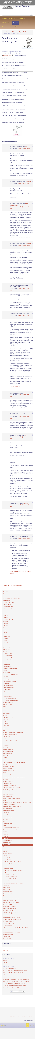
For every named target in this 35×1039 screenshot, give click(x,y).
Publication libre (7, 672)
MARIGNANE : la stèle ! (9, 906)
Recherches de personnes (11, 668)
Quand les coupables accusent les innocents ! (15, 985)
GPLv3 (30, 1016)
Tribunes (15, 22)
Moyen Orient (7, 604)
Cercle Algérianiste (8, 751)
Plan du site (13, 1016)
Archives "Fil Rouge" (8, 921)
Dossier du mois (7, 853)
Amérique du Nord (8, 606)
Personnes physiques (8, 810)
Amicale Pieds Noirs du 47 (10, 734)
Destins (5, 851)
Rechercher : (5, 12)
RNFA (4, 821)
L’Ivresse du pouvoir (15, 386)
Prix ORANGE (7, 645)
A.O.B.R (5, 719)
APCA (4, 738)
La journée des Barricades (11, 876)
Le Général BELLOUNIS (10, 878)
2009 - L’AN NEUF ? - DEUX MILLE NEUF (14, 972)
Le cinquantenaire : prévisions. (11, 893)
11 (13, 55)
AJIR (4, 730)
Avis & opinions (7, 840)
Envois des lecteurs (8, 702)
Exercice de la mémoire (9, 977)
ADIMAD (5, 723)
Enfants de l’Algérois (8, 770)
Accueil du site (6, 32)
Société (18, 55)
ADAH (5, 721)
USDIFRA (5, 834)
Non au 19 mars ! (7, 904)
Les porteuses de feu (8, 915)
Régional (5, 628)
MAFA (5, 800)
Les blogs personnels (8, 794)
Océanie (6, 613)
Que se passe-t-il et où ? (10, 681)
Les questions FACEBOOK (11, 674)
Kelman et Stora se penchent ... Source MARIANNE (16, 981)
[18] (23, 991)
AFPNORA (6, 726)
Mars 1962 (6, 885)
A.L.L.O (5, 715)
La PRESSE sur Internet (10, 698)
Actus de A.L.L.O (8, 717)
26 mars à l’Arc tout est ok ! (10, 968)
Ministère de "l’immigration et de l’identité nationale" (16, 979)
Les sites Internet (7, 796)
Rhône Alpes (7, 636)
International (6, 600)
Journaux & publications (9, 785)
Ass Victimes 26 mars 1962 (10, 740)
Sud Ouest (6, 640)
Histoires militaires (8, 781)
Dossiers (22, 22)
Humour (5, 651)
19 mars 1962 (7, 859)
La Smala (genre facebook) (10, 789)
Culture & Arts (7, 689)
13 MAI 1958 (7, 857)
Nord (5, 630)
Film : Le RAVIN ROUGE (9, 900)
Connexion (3, 1025)
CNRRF (5, 758)
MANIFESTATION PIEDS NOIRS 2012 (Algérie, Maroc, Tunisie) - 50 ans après (17, 803)
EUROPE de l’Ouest (9, 602)
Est (5, 634)
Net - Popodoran (7, 808)
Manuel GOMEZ (8, 817)
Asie (5, 611)
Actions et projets (8, 685)
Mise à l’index (6, 649)
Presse (5, 596)
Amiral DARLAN (8, 864)
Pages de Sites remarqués (11, 700)
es (30, 1025)
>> (31, 14)
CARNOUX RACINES (8, 749)
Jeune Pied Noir (7, 783)
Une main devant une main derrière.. (12, 829)
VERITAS (5, 836)
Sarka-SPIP (24, 1016)
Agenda (5, 670)
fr (27, 1025)
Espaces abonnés (8, 934)
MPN (4, 706)
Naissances (7, 664)
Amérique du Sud (8, 608)
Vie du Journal (7, 691)
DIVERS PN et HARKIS (9, 766)
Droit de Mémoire (7, 768)
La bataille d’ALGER (9, 874)
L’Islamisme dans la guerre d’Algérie (13, 870)
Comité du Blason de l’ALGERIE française (14, 762)
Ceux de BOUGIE (7, 753)
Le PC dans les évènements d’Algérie (13, 883)
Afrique (6, 617)
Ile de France (7, 642)
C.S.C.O (5, 747)
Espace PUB (7, 694)
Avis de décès (7, 666)
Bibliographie (6, 887)
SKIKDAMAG (6, 825)
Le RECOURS (7, 792)
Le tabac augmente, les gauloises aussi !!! (14, 983)
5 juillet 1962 (7, 855)
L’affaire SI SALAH (8, 868)
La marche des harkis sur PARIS (11, 917)
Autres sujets (6, 679)
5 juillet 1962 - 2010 (9, 923)
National (5, 621)
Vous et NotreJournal (7, 26)
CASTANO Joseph (8, 812)
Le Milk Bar (7, 881)
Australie (6, 615)
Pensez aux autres (9, 687)
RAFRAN (5, 819)
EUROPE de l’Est (8, 619)
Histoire (5, 849)
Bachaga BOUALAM (8, 743)
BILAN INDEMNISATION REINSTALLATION (15, 777)
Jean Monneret (8, 815)
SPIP (19, 1016)
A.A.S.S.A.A (6, 713)
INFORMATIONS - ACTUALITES (17, 18)
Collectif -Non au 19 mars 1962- (11, 760)
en (33, 1025)
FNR (4, 772)
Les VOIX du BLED (8, 910)
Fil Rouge (17, 26)
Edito (4, 593)
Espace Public (22, 32)
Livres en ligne (7, 889)
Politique (6, 623)
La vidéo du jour (8, 660)
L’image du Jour (8, 653)
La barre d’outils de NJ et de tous (12, 932)
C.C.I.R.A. (6, 745)
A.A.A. (5, 709)
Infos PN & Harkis (6, 22)
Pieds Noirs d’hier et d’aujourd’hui (12, 787)
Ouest (5, 632)
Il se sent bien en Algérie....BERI (11, 987)
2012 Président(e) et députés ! (11, 913)
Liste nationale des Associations (11, 798)
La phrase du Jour (8, 657)
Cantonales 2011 (8, 925)
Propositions (7, 842)
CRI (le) (5, 764)
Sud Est (6, 638)
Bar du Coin (7, 936)
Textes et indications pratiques (11, 827)
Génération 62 (7, 775)
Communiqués (7, 683)
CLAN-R (5, 755)
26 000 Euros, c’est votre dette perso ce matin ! (15, 970)
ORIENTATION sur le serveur (12, 585)
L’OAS (5, 872)
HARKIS (5, 779)
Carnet (5, 662)
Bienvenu (4, 18)
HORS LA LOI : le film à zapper (11, 902)
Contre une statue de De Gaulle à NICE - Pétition (16, 927)
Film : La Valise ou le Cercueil (11, 898)
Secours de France (8, 823)
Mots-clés (5, 950)
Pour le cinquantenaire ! (9, 908)
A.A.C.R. (5, 711)
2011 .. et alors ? (7, 975)
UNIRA (5, 832)
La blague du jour (8, 655)
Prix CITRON (6, 647)
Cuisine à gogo (8, 696)
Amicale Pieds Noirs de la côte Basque (13, 732)
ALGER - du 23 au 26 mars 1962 (12, 861)
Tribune (24, 55)
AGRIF (5, 728)
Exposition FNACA (8, 891)
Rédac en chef (7, 938)
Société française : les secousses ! (12, 919)
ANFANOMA (6, 736)
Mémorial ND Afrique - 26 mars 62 (12, 806)
